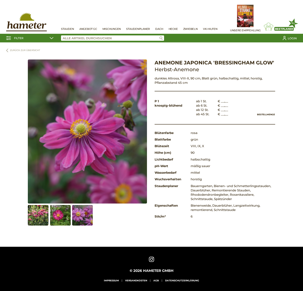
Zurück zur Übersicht (25, 50)
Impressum (111, 280)
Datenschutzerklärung (182, 280)
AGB (156, 280)
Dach (159, 28)
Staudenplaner (138, 28)
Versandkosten (136, 280)
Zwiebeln (190, 28)
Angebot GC (88, 28)
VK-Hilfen (210, 28)
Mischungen (111, 28)
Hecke (173, 28)
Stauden (67, 28)
